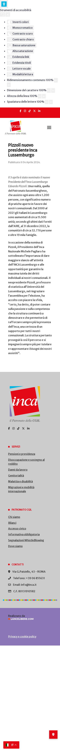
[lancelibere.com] (30, 619)
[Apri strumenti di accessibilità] (4, 4)
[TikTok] (29, 111)
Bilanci (12, 522)
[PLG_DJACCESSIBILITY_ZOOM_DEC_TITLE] (56, 80)
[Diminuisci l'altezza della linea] (40, 96)
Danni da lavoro (18, 469)
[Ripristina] (2, 14)
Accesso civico (17, 528)
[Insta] (25, 111)
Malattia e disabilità (20, 481)
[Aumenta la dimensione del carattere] (53, 90)
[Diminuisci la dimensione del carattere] (49, 90)
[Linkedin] (39, 111)
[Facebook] (20, 111)
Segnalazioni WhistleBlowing (26, 540)
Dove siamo (15, 546)
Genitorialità (16, 475)
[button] (49, 127)
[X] (34, 111)
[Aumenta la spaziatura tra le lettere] (51, 102)
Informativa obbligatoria (24, 534)
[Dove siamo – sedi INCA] (53, 734)
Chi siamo (14, 517)
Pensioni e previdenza (21, 454)
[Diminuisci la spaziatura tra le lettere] (46, 102)
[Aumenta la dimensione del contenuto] (9, 84)
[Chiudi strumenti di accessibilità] (8, 14)
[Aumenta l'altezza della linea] (44, 96)
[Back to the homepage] (15, 127)
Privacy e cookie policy (22, 636)
